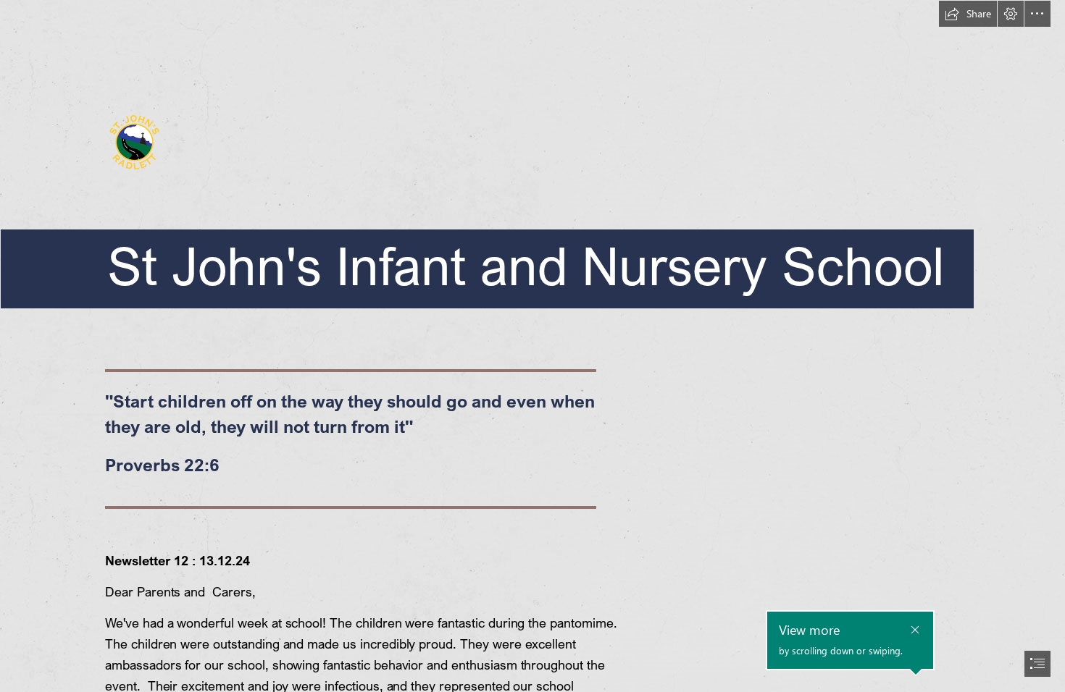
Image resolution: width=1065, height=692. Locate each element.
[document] (532, 346)
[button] (968, 14)
